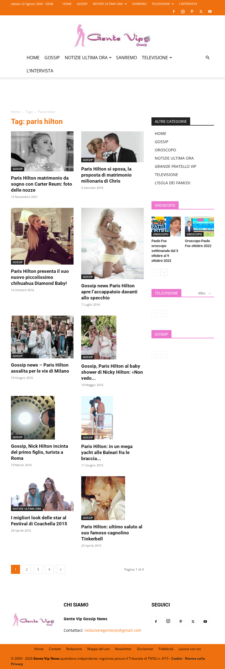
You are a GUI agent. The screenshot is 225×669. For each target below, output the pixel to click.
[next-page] (60, 569)
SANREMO (139, 4)
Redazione (74, 649)
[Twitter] (201, 11)
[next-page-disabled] (163, 313)
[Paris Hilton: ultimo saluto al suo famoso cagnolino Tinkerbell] (112, 498)
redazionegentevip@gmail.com (113, 630)
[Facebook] (174, 11)
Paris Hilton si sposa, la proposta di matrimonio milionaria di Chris (106, 175)
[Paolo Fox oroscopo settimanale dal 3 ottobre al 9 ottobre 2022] (166, 227)
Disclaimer (145, 649)
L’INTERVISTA (188, 4)
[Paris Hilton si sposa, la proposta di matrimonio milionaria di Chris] (112, 146)
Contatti (55, 649)
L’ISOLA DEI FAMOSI (172, 182)
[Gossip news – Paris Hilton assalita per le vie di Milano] (42, 337)
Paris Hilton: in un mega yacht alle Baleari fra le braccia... (107, 452)
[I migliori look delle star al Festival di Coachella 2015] (42, 493)
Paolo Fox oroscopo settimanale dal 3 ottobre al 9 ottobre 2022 (164, 251)
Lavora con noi (190, 649)
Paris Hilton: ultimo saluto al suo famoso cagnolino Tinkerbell (111, 533)
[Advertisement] (112, 96)
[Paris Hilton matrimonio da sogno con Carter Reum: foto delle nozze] (42, 151)
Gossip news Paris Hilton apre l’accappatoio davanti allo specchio (109, 292)
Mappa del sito (98, 649)
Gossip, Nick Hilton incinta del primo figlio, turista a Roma (39, 452)
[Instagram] (183, 11)
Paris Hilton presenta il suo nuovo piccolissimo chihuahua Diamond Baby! (40, 277)
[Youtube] (210, 11)
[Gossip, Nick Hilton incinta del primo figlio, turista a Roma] (42, 418)
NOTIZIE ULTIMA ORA (108, 4)
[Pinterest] (192, 11)
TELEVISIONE (161, 4)
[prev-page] (154, 272)
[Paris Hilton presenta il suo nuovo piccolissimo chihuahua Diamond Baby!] (42, 236)
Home (15, 111)
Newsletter (123, 649)
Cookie (176, 658)
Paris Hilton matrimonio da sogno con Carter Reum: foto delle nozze (41, 184)
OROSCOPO (165, 149)
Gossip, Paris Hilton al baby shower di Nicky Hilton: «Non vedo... (112, 372)
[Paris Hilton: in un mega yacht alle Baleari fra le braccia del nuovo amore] (112, 418)
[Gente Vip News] (112, 33)
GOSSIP (82, 4)
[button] (207, 57)
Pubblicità (166, 649)
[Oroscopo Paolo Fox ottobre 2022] (199, 227)
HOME (67, 4)
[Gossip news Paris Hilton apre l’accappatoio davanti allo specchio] (112, 243)
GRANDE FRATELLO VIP (175, 166)
